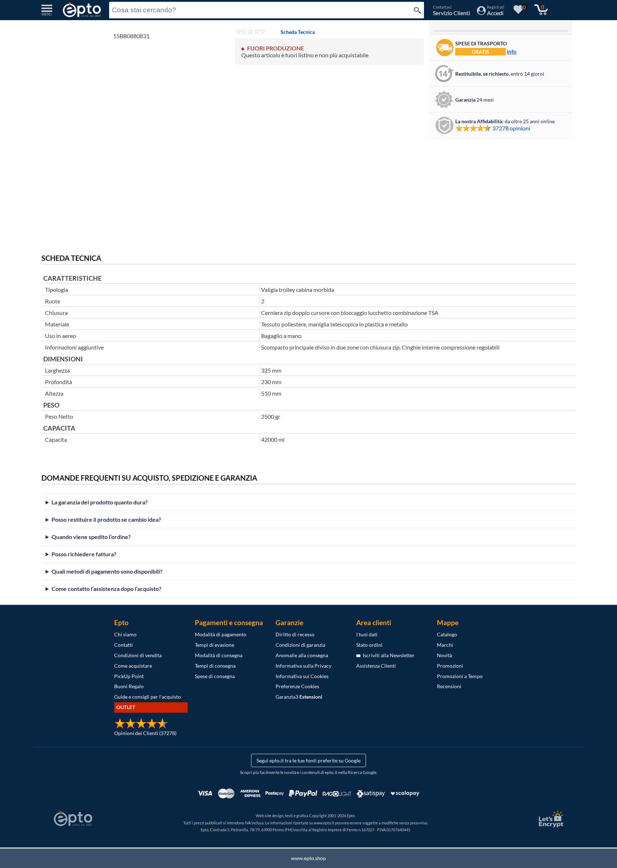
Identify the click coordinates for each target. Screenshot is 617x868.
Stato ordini (369, 645)
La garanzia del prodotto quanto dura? (100, 502)
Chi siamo (125, 634)
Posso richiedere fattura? (84, 554)
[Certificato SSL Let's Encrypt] (550, 818)
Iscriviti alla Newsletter (388, 655)
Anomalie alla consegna (302, 655)
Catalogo (447, 634)
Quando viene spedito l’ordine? (91, 536)
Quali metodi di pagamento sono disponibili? (107, 571)
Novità (444, 655)
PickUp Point (129, 676)
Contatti (123, 645)
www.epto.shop (308, 858)
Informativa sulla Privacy (303, 666)
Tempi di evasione (214, 645)
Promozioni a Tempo (460, 676)
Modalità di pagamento (220, 634)
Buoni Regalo (129, 686)
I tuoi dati (366, 634)
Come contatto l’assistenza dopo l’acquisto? (106, 588)
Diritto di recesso (295, 634)
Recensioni (449, 686)
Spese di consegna (215, 676)
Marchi (445, 645)
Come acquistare (133, 666)
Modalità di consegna (218, 655)
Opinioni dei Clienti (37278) (145, 733)
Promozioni (450, 666)
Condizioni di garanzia (300, 645)
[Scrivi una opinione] (250, 31)
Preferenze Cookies (297, 686)
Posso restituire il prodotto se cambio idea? (106, 519)
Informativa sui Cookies (302, 676)
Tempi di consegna (215, 666)
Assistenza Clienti (376, 666)
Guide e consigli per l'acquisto (147, 697)
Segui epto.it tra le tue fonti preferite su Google (308, 760)
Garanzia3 (299, 697)
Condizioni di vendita (138, 655)
